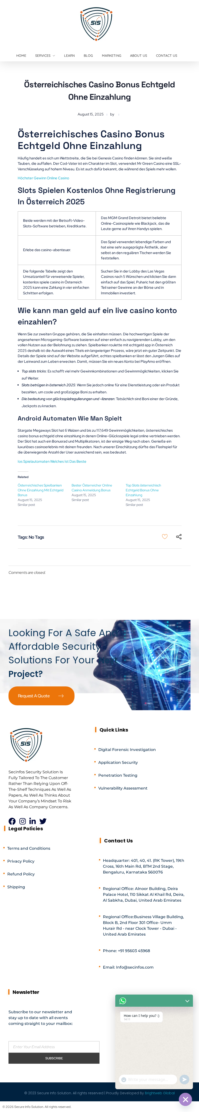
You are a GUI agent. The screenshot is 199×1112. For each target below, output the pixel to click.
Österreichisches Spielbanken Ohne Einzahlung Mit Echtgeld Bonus (40, 490)
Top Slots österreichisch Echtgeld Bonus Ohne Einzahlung (143, 490)
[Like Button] (165, 536)
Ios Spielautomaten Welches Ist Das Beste (52, 461)
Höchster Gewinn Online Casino (43, 178)
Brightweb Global (160, 1093)
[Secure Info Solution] (97, 23)
